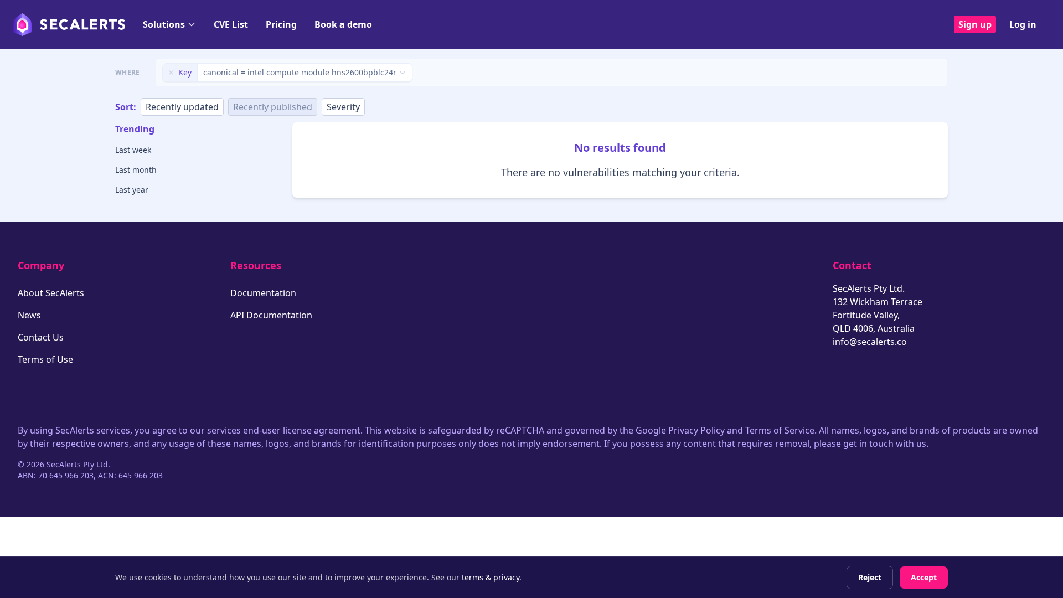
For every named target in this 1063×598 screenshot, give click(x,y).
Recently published (272, 107)
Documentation (263, 293)
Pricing (281, 24)
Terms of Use (45, 359)
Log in (1022, 24)
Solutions (164, 24)
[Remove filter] (171, 72)
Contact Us (41, 337)
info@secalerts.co (870, 342)
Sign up (975, 24)
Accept (924, 577)
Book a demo (343, 24)
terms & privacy (490, 577)
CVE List (231, 24)
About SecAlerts (51, 293)
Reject (869, 577)
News (29, 315)
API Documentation (271, 315)
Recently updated (182, 107)
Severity (343, 107)
